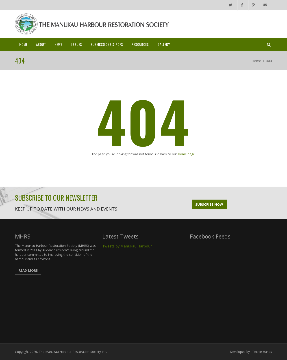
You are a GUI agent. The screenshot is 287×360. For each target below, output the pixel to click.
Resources (140, 44)
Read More (28, 270)
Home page (186, 154)
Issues (76, 44)
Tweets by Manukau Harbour (127, 246)
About (41, 44)
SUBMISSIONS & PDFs (107, 44)
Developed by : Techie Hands (251, 351)
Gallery (163, 44)
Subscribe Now (209, 204)
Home (23, 44)
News (58, 44)
